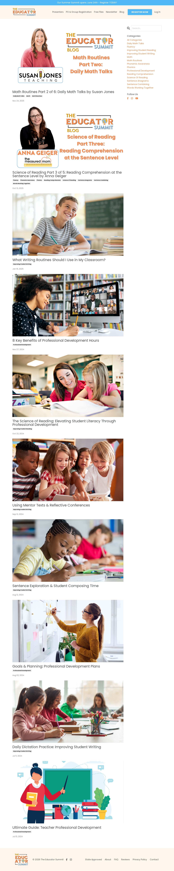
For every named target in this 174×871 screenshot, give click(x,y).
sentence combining (101, 180)
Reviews (125, 859)
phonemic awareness (27, 180)
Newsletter (111, 11)
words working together (21, 183)
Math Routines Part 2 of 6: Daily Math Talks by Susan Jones (63, 92)
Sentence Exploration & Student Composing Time (55, 586)
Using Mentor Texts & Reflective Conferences (51, 505)
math (28, 96)
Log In (157, 11)
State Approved (93, 859)
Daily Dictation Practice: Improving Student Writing (56, 747)
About (108, 859)
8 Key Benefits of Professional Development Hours (55, 340)
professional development (22, 345)
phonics (39, 180)
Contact (154, 859)
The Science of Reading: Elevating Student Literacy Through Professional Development (64, 422)
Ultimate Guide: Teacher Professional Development (56, 827)
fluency (15, 180)
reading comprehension (52, 180)
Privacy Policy (140, 859)
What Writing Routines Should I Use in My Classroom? (58, 260)
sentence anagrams (85, 180)
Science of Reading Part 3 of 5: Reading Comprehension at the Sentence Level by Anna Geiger (67, 174)
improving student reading (22, 429)
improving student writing (22, 264)
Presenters (58, 11)
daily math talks (18, 96)
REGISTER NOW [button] (140, 12)
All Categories (134, 39)
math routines (37, 96)
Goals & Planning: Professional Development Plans (56, 666)
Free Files (99, 11)
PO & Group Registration (79, 11)
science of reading (69, 180)
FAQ (116, 859)
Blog (122, 11)
